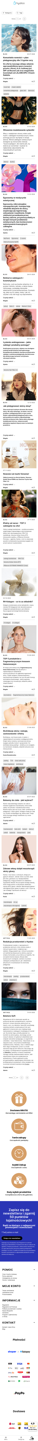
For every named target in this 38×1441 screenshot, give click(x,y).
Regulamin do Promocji (9, 1307)
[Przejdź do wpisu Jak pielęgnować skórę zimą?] (19, 386)
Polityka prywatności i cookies (12, 1309)
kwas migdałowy (9, 764)
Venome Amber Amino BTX (12, 562)
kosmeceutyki (8, 829)
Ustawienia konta (7, 1292)
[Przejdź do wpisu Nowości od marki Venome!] (19, 454)
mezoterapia (8, 902)
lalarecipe (31, 90)
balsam (25, 829)
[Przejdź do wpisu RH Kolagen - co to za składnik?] (19, 582)
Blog (3, 1329)
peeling (6, 760)
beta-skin (18, 829)
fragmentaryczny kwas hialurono (23, 695)
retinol (6, 306)
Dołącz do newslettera (12, 1238)
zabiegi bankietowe (10, 558)
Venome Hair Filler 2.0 (10, 370)
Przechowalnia (7, 1294)
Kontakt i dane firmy (8, 1327)
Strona (13, 19)
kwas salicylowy (20, 760)
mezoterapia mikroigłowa (12, 905)
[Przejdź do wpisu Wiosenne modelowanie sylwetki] (19, 110)
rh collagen (15, 622)
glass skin (23, 90)
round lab (7, 87)
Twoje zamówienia (8, 1290)
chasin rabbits (16, 87)
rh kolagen (7, 622)
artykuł (6, 938)
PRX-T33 (21, 558)
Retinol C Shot (26, 306)
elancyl (6, 162)
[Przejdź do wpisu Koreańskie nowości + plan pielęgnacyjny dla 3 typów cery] (19, 38)
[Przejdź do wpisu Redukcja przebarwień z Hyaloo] (19, 922)
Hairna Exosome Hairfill (11, 242)
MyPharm (7, 238)
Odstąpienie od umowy (9, 1278)
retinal (18, 306)
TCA (11, 760)
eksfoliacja (19, 764)
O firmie (4, 1316)
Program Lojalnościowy (9, 1314)
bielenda (12, 832)
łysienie (24, 905)
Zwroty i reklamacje (8, 1280)
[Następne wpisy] (22, 1078)
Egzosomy (15, 238)
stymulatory (7, 695)
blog (5, 54)
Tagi (20, 13)
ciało (28, 832)
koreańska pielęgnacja (11, 90)
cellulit (6, 832)
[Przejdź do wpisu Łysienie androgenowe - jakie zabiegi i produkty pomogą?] (19, 323)
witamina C (13, 980)
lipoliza (12, 162)
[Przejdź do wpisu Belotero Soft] (19, 996)
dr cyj (15, 902)
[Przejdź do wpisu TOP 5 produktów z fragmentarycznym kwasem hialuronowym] (19, 639)
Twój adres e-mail (10, 1232)
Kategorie (8, 13)
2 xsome (23, 238)
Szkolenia (5, 1313)
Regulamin (5, 1305)
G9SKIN (6, 94)
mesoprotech (21, 832)
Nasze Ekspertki (7, 1311)
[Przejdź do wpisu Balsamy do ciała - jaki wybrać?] (19, 780)
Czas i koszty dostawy (9, 1274)
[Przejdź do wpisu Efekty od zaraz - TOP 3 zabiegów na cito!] (19, 503)
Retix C (12, 306)
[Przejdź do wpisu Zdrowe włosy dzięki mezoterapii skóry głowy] (19, 849)
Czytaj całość (8, 78)
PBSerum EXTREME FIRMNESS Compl (16, 565)
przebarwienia (24, 976)
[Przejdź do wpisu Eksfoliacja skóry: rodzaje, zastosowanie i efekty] (19, 711)
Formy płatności (7, 1276)
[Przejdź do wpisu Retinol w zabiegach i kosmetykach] (19, 258)
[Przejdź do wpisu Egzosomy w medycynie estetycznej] (19, 178)
